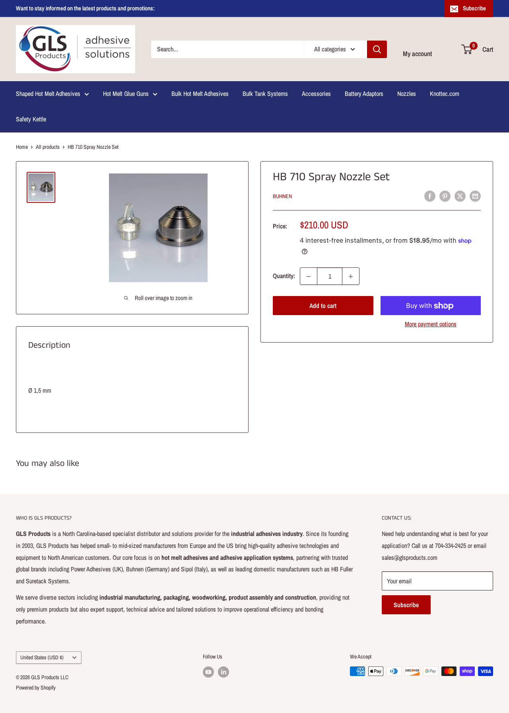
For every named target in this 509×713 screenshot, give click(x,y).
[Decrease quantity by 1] (308, 276)
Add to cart (322, 306)
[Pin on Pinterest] (445, 196)
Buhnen (282, 196)
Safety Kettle (31, 119)
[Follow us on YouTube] (208, 672)
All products (48, 146)
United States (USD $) (42, 657)
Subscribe (474, 8)
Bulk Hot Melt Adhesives (200, 93)
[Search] (377, 49)
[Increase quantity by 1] (350, 276)
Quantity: (284, 276)
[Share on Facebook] (429, 196)
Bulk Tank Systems (265, 93)
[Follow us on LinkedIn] (223, 672)
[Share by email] (475, 196)
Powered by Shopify (36, 687)
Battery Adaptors (364, 93)
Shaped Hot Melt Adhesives (48, 93)
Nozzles (406, 93)
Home (22, 146)
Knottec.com (444, 93)
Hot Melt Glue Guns (126, 93)
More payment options (431, 324)
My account (417, 53)
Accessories (316, 93)
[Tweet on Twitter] (460, 196)
